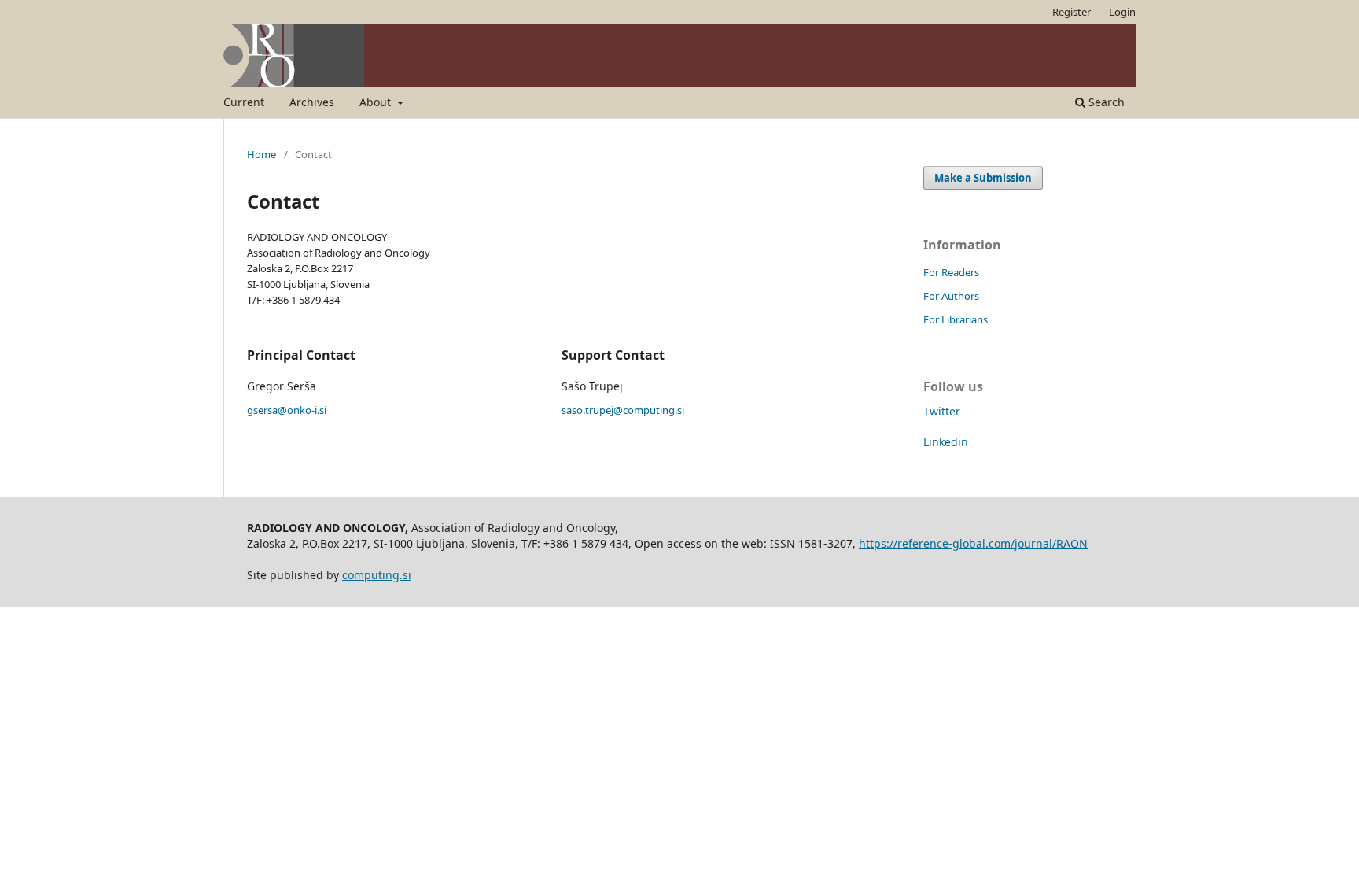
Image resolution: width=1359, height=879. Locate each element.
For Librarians (955, 319)
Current (243, 101)
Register (1071, 12)
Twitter (941, 411)
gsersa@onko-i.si (286, 410)
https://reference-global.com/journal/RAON (973, 543)
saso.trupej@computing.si (623, 410)
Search (1105, 101)
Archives (311, 101)
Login (1122, 12)
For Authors (951, 296)
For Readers (951, 272)
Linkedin (945, 441)
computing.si (376, 574)
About (376, 101)
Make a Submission (983, 178)
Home (261, 154)
